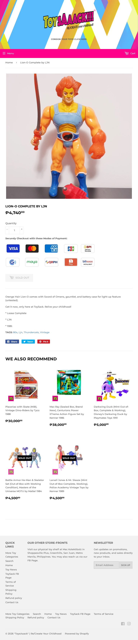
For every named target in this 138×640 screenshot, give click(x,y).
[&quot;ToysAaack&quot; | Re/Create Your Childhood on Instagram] (129, 624)
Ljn (20, 332)
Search (9, 560)
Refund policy (13, 598)
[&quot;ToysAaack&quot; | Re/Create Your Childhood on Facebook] (123, 624)
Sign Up (125, 565)
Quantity (11, 223)
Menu (10, 53)
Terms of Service (103, 613)
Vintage (44, 332)
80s (15, 332)
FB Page (32, 560)
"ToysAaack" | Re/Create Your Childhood (37, 633)
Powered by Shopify (77, 633)
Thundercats (31, 332)
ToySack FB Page (80, 613)
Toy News (11, 569)
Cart (132, 53)
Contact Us (11, 602)
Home (9, 62)
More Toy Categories (17, 613)
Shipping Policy (14, 617)
